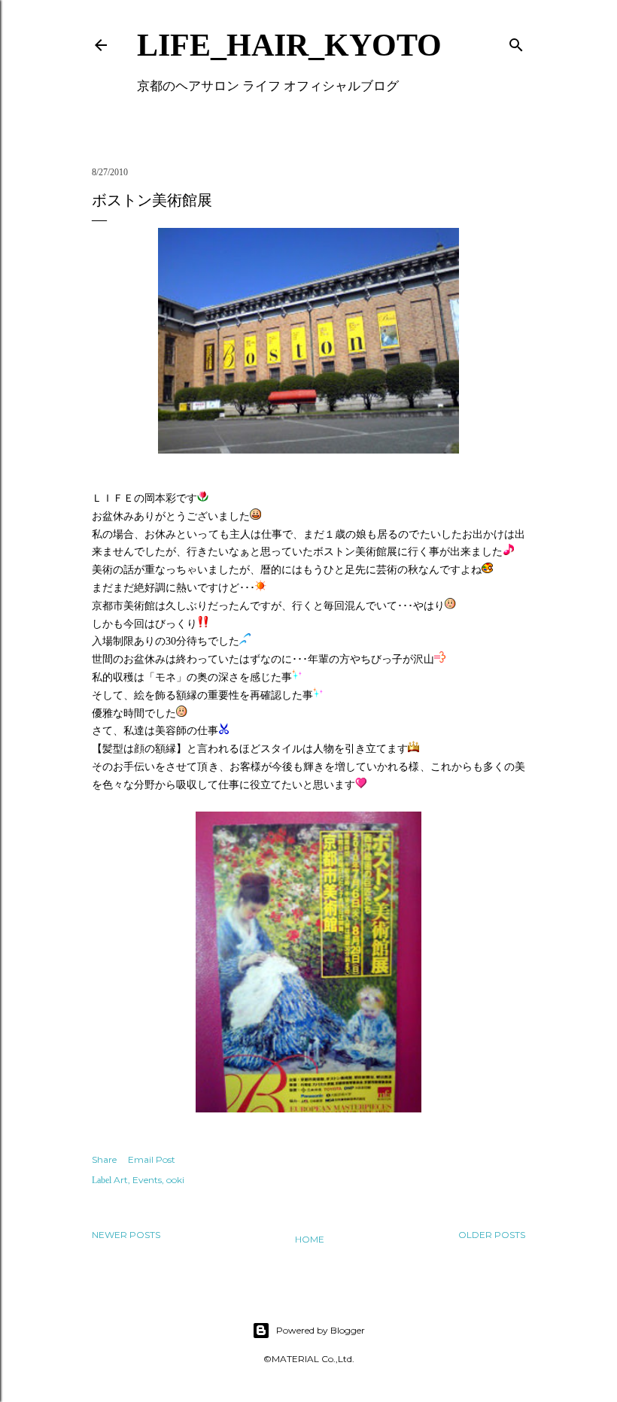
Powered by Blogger (320, 1330)
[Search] (516, 41)
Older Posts (491, 1234)
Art (121, 1179)
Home (309, 1239)
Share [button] (104, 1159)
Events (147, 1179)
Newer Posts (126, 1234)
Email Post (151, 1159)
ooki (175, 1179)
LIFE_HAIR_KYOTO (289, 45)
